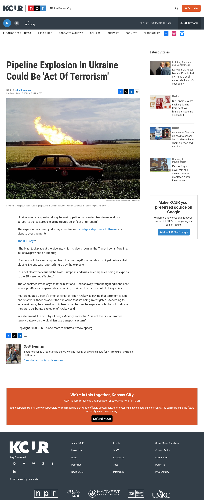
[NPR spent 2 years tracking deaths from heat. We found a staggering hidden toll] (160, 102)
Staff (116, 450)
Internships (118, 472)
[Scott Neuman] (13, 354)
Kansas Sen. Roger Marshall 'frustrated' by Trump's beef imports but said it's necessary (183, 76)
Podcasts (76, 465)
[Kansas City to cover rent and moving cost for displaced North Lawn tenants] (160, 165)
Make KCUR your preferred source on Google (173, 207)
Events (116, 443)
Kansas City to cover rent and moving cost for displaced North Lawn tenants (181, 173)
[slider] (21, 23)
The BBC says (26, 241)
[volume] (16, 23)
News (27, 33)
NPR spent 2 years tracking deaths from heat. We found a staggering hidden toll (182, 108)
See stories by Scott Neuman (43, 360)
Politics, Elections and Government (181, 63)
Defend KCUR (102, 419)
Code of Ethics (162, 450)
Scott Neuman (23, 90)
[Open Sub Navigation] (33, 33)
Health (175, 96)
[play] (7, 23)
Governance (161, 457)
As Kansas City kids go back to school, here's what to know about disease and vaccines (183, 139)
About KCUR (77, 443)
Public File (160, 465)
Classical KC (152, 33)
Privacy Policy (162, 472)
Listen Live (76, 450)
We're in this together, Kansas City (102, 394)
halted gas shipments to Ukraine (97, 229)
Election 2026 (12, 33)
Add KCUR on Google (173, 232)
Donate (193, 8)
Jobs (115, 465)
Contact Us (118, 457)
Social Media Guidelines (167, 443)
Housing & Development (179, 160)
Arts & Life (45, 33)
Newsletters (77, 472)
